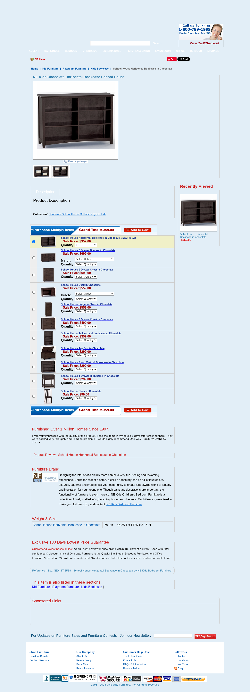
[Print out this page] (77, 60)
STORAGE (213, 51)
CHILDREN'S (90, 51)
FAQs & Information (134, 664)
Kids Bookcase (100, 68)
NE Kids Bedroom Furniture (124, 504)
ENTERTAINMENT (113, 51)
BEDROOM (71, 51)
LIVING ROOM (163, 51)
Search (157, 43)
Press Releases (85, 668)
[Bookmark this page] (57, 60)
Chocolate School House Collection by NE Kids (77, 214)
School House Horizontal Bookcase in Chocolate (194, 235)
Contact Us (129, 660)
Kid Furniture (50, 68)
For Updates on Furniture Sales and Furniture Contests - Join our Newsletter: (91, 636)
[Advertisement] (71, 9)
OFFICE (180, 51)
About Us (81, 656)
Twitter (181, 656)
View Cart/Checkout (204, 43)
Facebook (183, 660)
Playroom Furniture (74, 68)
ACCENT (34, 51)
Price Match (83, 664)
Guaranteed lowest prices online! (52, 548)
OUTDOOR (196, 51)
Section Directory (39, 660)
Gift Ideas (39, 59)
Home (34, 68)
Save (173, 59)
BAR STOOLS (52, 51)
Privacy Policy (131, 668)
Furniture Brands (38, 656)
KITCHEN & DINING (139, 51)
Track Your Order (133, 656)
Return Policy (84, 660)
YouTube (183, 664)
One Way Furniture (55, 35)
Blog (180, 668)
